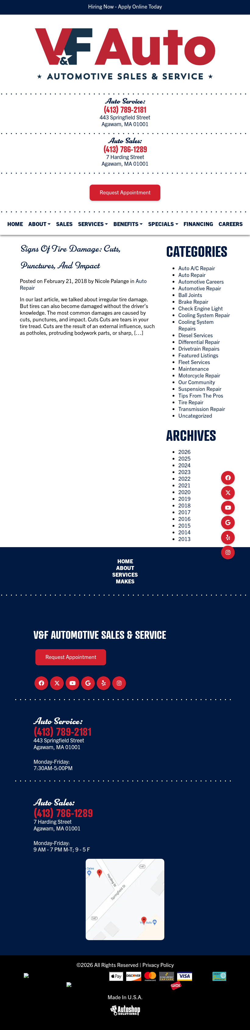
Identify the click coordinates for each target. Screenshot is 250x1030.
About (37, 223)
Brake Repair (193, 301)
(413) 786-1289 (125, 149)
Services (91, 223)
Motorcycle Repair (199, 375)
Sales (64, 223)
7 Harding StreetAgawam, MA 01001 (125, 160)
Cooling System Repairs (196, 325)
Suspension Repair (199, 388)
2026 (184, 451)
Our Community (196, 381)
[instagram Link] (228, 552)
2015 (184, 525)
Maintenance (193, 368)
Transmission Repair (201, 408)
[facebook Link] (228, 477)
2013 (184, 538)
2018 (184, 505)
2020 (184, 491)
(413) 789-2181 (125, 109)
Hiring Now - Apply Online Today (125, 6)
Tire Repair (190, 401)
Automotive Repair (199, 288)
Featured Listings (198, 355)
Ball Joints (190, 294)
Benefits (125, 223)
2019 (184, 498)
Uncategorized (195, 415)
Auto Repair (191, 274)
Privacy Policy (158, 964)
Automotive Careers (201, 281)
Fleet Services (194, 361)
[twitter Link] (228, 492)
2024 (184, 465)
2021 (184, 485)
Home (15, 223)
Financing (198, 223)
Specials (161, 223)
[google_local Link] (227, 522)
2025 (184, 458)
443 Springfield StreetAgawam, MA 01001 (125, 120)
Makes (125, 581)
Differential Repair (199, 341)
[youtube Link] (228, 507)
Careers (231, 223)
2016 (184, 518)
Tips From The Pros (200, 395)
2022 (184, 478)
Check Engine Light (200, 308)
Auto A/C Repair (196, 267)
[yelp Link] (228, 537)
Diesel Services (195, 334)
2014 (184, 532)
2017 (184, 511)
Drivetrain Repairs (199, 348)
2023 (184, 471)
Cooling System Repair (204, 314)
